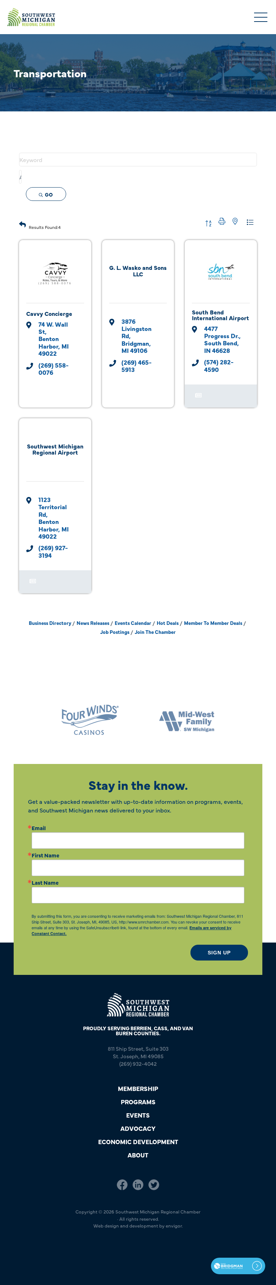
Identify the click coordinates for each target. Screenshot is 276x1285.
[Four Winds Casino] (89, 720)
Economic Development (138, 1141)
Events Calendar (133, 623)
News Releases (93, 623)
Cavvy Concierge (49, 313)
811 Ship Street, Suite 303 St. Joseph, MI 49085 (138, 1052)
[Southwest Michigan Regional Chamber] (31, 17)
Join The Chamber (155, 631)
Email (39, 827)
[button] (22, 223)
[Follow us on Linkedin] (138, 1184)
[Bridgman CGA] (238, 1266)
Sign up (219, 952)
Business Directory (50, 623)
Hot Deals (168, 623)
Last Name (45, 882)
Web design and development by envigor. (138, 1225)
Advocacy (138, 1128)
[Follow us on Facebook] (122, 1184)
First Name (45, 855)
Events (138, 1115)
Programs (138, 1102)
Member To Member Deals (213, 623)
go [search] (49, 194)
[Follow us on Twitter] (153, 1184)
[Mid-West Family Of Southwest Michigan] (186, 720)
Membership (138, 1088)
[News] (198, 399)
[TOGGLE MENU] (261, 18)
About (138, 1155)
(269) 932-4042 (138, 1063)
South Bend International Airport (220, 315)
